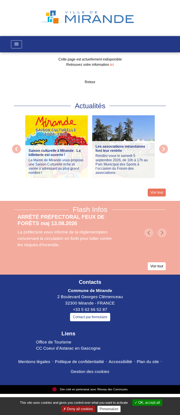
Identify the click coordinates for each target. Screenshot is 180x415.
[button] (149, 233)
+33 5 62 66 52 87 (90, 309)
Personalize (109, 409)
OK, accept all (148, 402)
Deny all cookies (79, 409)
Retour (90, 82)
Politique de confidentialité (79, 361)
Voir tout (156, 192)
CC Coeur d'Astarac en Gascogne (68, 348)
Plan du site (148, 361)
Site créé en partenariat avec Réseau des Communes (93, 389)
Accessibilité (120, 361)
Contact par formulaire (90, 317)
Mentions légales (34, 361)
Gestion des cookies (90, 371)
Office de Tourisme (53, 342)
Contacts (90, 282)
